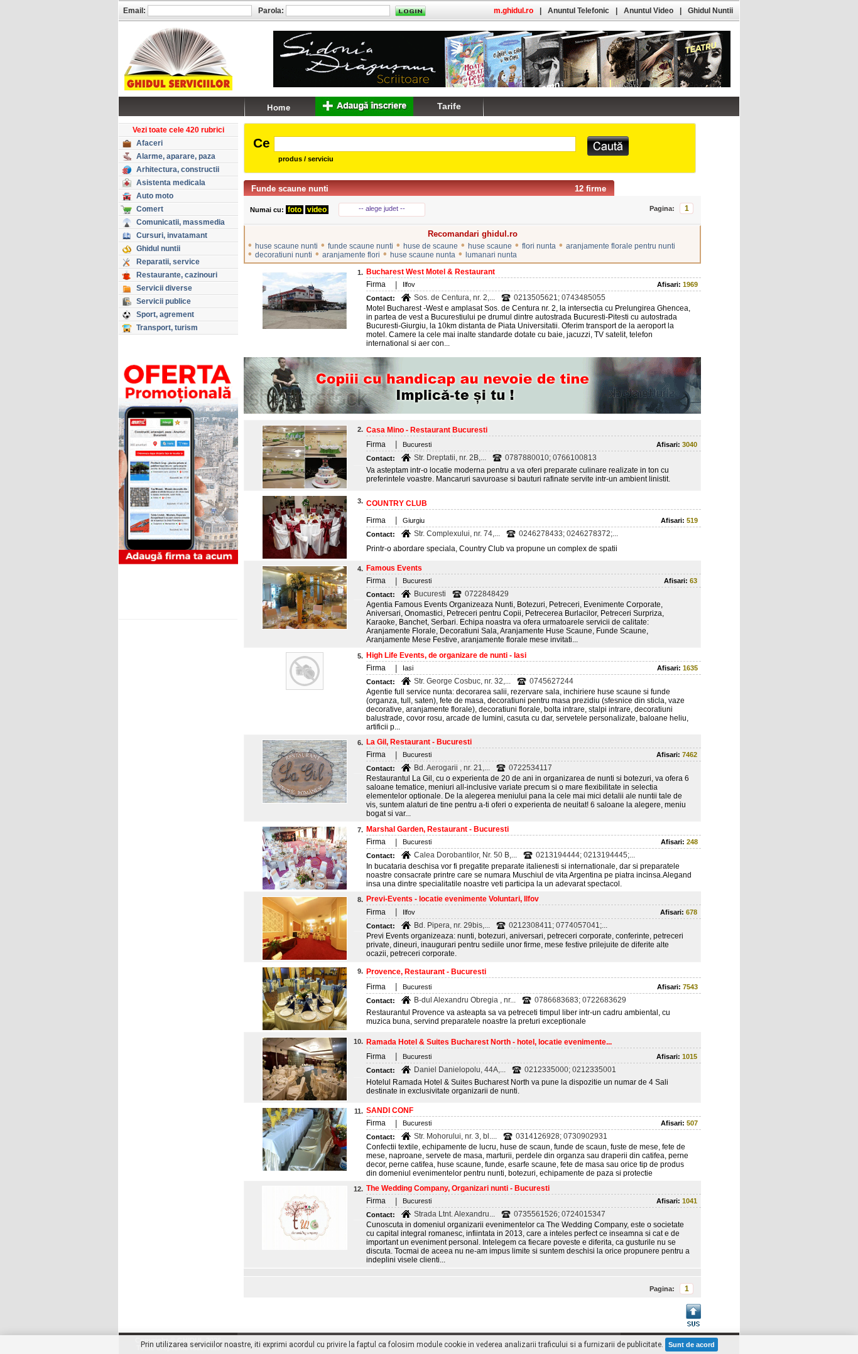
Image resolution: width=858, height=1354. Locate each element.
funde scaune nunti (360, 246)
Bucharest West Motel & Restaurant (430, 271)
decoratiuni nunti (283, 254)
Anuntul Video (648, 10)
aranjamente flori (351, 254)
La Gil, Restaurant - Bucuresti (419, 742)
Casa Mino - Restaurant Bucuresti (426, 430)
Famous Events (394, 568)
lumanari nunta (491, 254)
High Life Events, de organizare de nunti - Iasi (446, 655)
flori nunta (539, 246)
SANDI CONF (389, 1110)
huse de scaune (430, 246)
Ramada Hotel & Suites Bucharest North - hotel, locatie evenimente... (489, 1042)
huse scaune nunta (422, 254)
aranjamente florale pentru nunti (620, 246)
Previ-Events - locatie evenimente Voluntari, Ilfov (452, 899)
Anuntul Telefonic (578, 10)
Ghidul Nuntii (710, 10)
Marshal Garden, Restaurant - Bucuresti (437, 829)
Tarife (449, 106)
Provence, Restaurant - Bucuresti (426, 971)
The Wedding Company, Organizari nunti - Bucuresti (458, 1188)
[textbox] (425, 144)
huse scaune (490, 246)
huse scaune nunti (286, 246)
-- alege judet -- (382, 208)
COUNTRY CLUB (396, 503)
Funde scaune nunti (290, 188)
